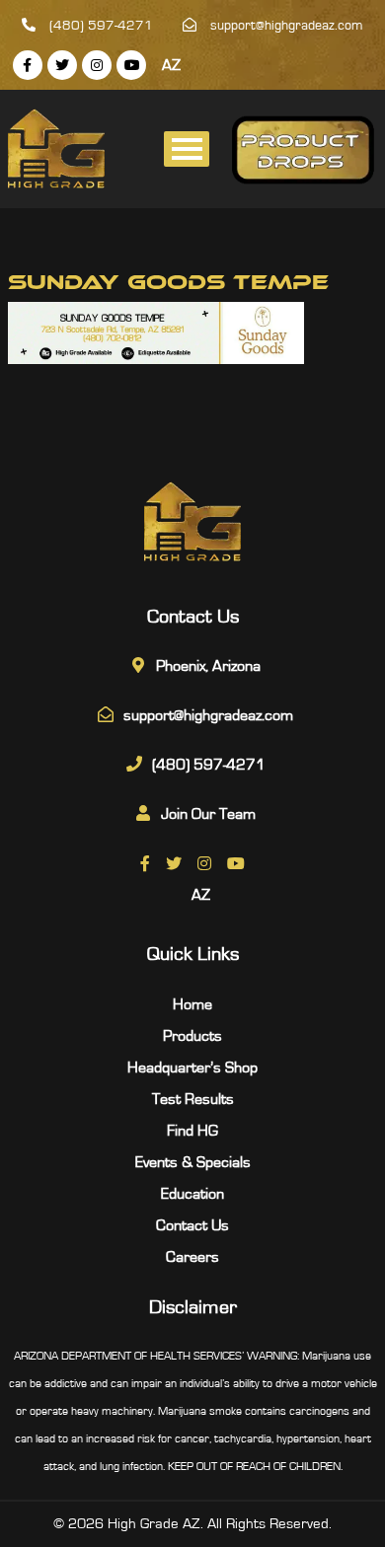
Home (192, 1004)
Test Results (193, 1099)
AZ (171, 65)
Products (192, 1036)
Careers (192, 1257)
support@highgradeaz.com (284, 26)
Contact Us (192, 1225)
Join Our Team (208, 814)
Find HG (192, 1131)
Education (192, 1194)
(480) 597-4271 (99, 26)
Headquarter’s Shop (192, 1067)
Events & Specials (193, 1162)
